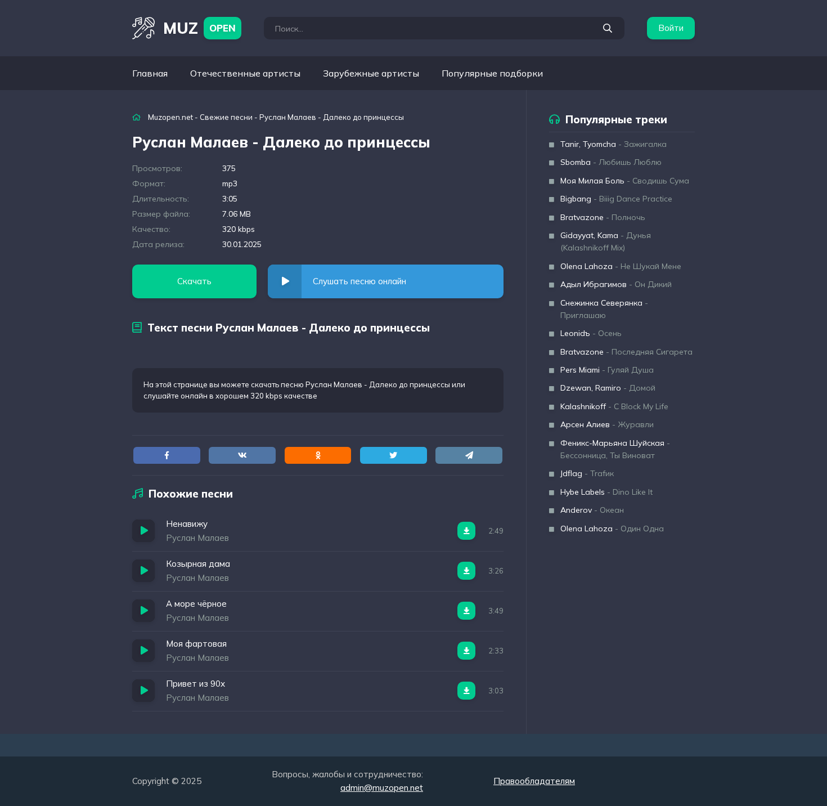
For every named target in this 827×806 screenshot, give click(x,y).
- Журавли (607, 424)
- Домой (607, 388)
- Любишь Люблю (611, 162)
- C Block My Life (614, 406)
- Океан (592, 510)
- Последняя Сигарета (626, 352)
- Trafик (587, 473)
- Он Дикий (616, 284)
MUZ (199, 28)
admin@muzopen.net (381, 787)
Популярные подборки (492, 73)
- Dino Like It (606, 492)
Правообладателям (534, 781)
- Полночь (602, 217)
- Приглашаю (604, 309)
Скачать (194, 281)
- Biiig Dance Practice (616, 199)
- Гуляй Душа (607, 370)
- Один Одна (612, 528)
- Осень (591, 333)
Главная (150, 73)
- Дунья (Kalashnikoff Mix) (605, 241)
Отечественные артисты (245, 73)
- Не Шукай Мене (620, 266)
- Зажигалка (613, 144)
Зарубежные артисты (371, 73)
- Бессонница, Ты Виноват (615, 449)
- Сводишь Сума (624, 181)
